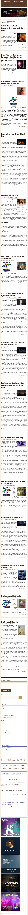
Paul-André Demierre (13, 439)
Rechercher (3, 694)
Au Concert (4, 708)
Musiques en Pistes (5, 745)
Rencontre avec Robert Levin (7, 806)
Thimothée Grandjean (13, 346)
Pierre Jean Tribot (14, 597)
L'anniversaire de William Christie (9, 196)
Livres (3, 739)
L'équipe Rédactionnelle (18, 1)
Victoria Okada (14, 197)
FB (11, 5)
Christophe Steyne (13, 58)
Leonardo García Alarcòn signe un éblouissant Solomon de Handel (12, 257)
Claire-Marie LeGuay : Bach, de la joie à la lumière (12, 813)
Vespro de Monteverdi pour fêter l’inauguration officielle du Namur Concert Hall (12, 343)
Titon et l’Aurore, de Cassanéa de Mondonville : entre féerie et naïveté (12, 566)
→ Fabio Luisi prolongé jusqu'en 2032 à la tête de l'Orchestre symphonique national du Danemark (13, 761)
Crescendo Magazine (11, 21)
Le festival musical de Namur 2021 (10, 622)
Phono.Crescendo (6, 732)
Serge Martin (13, 85)
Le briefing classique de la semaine (9, 717)
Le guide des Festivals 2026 (7, 710)
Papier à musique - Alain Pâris (8, 715)
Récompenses (4, 723)
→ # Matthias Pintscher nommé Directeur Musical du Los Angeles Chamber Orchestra (13, 784)
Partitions (4, 736)
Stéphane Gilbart (12, 137)
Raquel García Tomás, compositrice (9, 808)
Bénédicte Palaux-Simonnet (14, 32)
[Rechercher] (20, 697)
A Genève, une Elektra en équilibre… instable (12, 517)
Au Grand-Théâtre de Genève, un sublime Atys (12, 438)
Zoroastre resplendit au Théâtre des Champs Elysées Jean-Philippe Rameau (12, 295)
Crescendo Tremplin (6, 749)
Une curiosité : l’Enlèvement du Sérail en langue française (13, 29)
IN (16, 5)
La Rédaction (11, 623)
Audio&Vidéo (4, 730)
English (3, 754)
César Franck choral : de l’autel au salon (11, 596)
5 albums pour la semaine (8, 734)
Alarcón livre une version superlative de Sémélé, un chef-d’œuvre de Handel (13, 483)
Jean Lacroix (11, 260)
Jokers (4, 728)
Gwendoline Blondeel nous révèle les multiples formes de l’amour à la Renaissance (12, 83)
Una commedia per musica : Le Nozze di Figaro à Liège (13, 135)
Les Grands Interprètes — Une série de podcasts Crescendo (14, 751)
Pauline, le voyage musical (7, 747)
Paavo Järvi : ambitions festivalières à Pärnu (11, 811)
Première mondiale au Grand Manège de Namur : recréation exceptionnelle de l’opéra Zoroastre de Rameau (13, 385)
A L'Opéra (4, 704)
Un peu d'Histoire (8, 1)
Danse (3, 706)
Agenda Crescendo (5, 713)
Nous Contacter (14, 2)
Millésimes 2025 (6, 726)
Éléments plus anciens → (19, 794)
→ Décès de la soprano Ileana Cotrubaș (12, 765)
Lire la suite (22, 47)
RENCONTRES (3, 797)
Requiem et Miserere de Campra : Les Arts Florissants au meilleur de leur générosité (11, 56)
